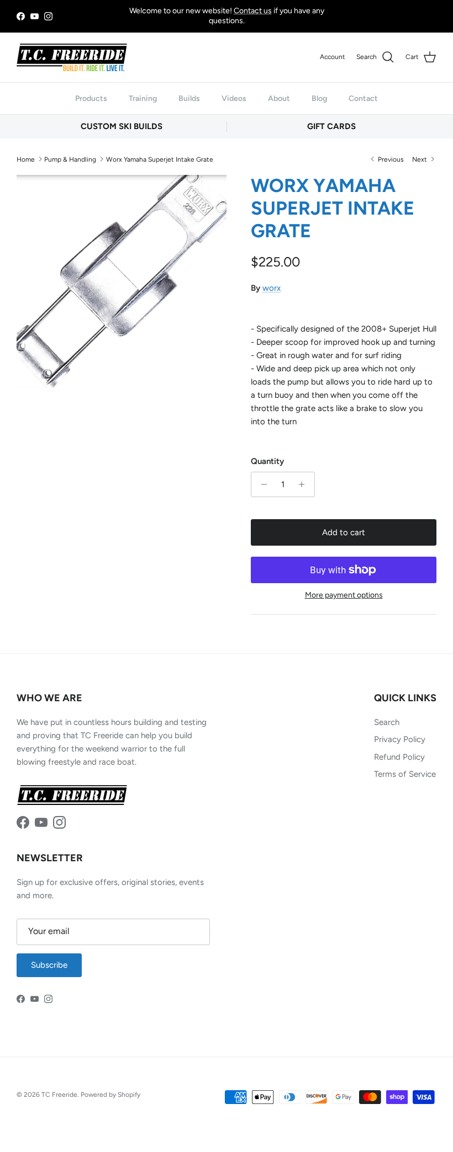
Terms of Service (405, 774)
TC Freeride (59, 1094)
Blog (319, 98)
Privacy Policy (399, 739)
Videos (234, 98)
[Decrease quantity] (261, 484)
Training (143, 98)
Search (386, 722)
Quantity (267, 461)
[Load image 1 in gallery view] (122, 281)
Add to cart (343, 532)
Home (26, 159)
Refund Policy (399, 757)
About (279, 98)
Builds (189, 98)
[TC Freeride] (72, 57)
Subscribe (49, 965)
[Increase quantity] (304, 484)
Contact (363, 98)
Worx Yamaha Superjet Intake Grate (159, 159)
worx (271, 288)
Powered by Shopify (110, 1094)
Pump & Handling (70, 159)
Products (91, 98)
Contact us (253, 10)
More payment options (344, 595)
